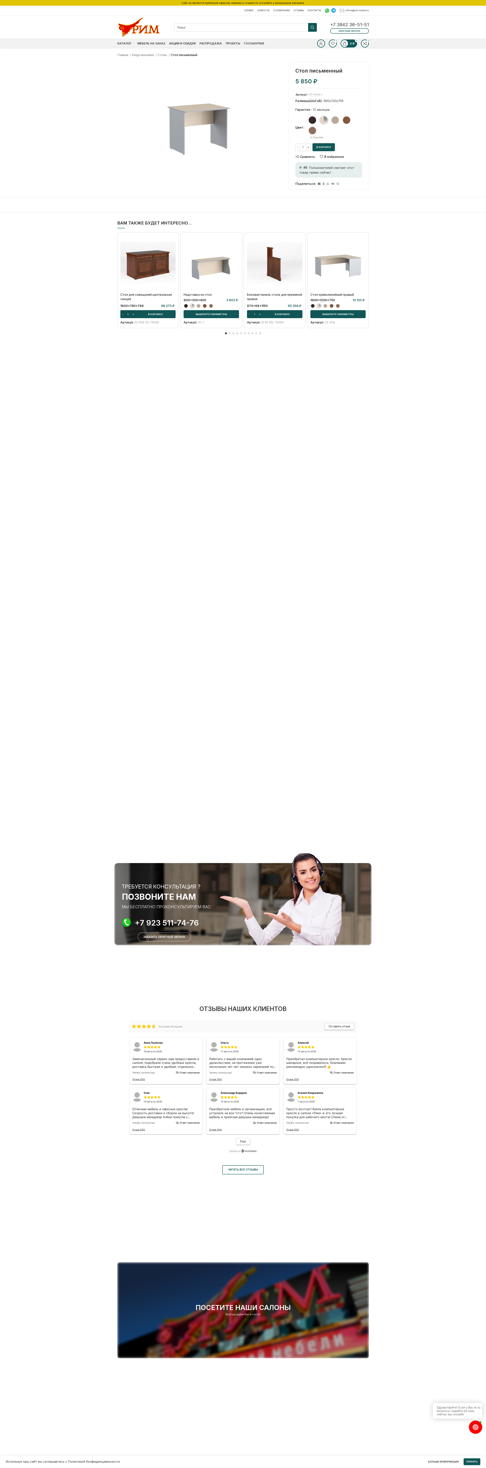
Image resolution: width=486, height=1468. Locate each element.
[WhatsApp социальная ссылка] (328, 183)
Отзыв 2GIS (138, 1079)
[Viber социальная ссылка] (337, 183)
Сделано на (235, 1151)
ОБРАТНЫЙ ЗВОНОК (349, 31)
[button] (148, 314)
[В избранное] (173, 258)
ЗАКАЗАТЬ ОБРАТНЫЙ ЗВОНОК (164, 936)
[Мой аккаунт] (321, 43)
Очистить (318, 137)
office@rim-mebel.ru (357, 10)
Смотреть (173, 250)
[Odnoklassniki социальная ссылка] (324, 183)
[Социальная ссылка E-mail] (319, 183)
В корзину (323, 147)
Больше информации (443, 1461)
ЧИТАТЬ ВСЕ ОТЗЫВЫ (243, 1169)
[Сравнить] (173, 241)
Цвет (299, 127)
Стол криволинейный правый (332, 294)
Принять (472, 1461)
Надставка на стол (198, 294)
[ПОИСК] (312, 27)
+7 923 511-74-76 (167, 922)
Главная (123, 55)
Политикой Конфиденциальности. (94, 1461)
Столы (163, 55)
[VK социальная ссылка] (332, 183)
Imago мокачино (143, 55)
